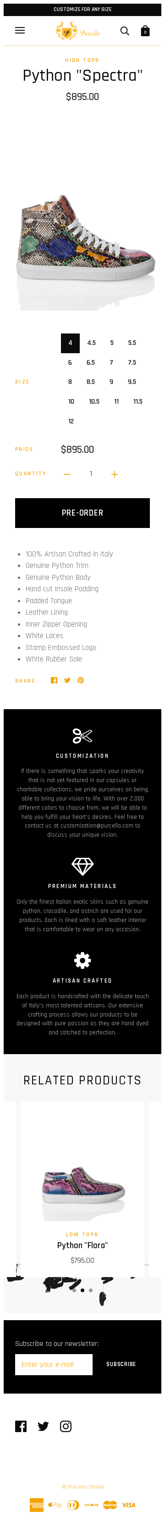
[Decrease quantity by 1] (67, 474)
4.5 (91, 343)
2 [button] (82, 1290)
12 (71, 421)
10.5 (94, 401)
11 (116, 401)
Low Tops (82, 1234)
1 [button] (74, 1290)
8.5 (91, 382)
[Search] (124, 30)
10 (71, 401)
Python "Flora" (82, 1245)
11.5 (138, 401)
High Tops (82, 60)
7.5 (132, 362)
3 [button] (91, 1290)
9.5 (132, 382)
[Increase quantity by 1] (115, 474)
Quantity (30, 473)
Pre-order (83, 513)
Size (22, 381)
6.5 (91, 362)
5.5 (132, 343)
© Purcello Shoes (83, 1486)
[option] (82, 212)
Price (24, 449)
